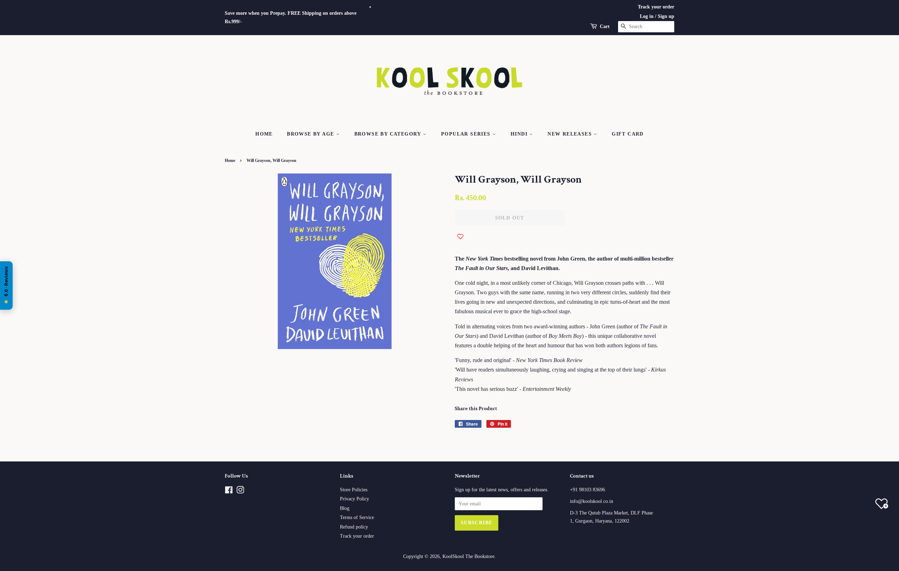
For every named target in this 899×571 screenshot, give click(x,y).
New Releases (570, 134)
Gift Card (628, 134)
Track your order (656, 6)
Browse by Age (311, 134)
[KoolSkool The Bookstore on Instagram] (240, 491)
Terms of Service (357, 517)
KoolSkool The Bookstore (468, 556)
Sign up (666, 16)
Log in (647, 16)
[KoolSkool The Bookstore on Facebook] (229, 491)
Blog (344, 508)
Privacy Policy (354, 498)
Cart (605, 26)
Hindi (520, 134)
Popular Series (466, 134)
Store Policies (353, 489)
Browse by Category (388, 134)
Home (264, 134)
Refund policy (354, 527)
